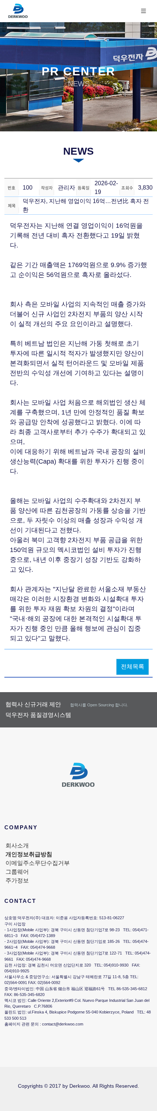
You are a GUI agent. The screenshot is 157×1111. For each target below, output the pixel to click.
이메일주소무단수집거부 (37, 863)
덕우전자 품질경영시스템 (38, 715)
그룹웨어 (17, 872)
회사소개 (17, 845)
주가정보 (17, 880)
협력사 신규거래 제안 (66, 704)
